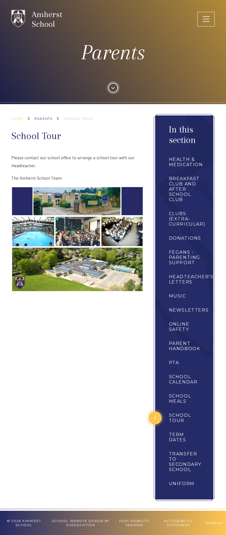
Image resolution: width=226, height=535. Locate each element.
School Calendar (183, 379)
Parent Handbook (184, 346)
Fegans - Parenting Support (184, 257)
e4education (80, 525)
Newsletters (189, 310)
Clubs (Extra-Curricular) (187, 219)
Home (17, 119)
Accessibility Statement (178, 523)
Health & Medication (186, 162)
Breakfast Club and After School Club (184, 189)
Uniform (182, 483)
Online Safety (179, 326)
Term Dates (177, 437)
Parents (43, 119)
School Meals (180, 398)
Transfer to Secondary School (185, 461)
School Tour (78, 119)
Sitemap (214, 523)
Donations (185, 238)
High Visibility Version (134, 523)
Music (177, 296)
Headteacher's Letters (191, 279)
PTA (174, 362)
